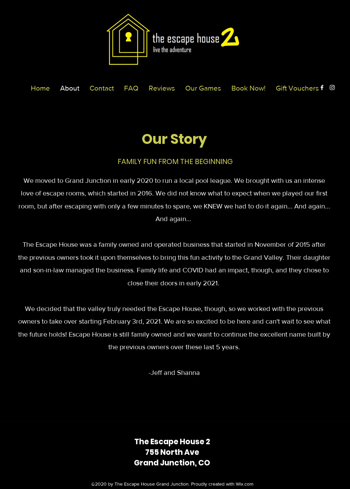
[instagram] (332, 87)
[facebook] (322, 87)
